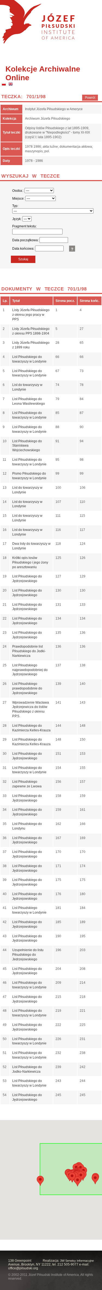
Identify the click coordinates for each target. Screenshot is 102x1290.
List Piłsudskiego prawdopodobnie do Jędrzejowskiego (27, 688)
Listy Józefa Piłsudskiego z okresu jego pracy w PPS (31, 314)
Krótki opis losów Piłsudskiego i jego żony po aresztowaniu (30, 562)
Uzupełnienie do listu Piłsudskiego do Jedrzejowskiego (28, 954)
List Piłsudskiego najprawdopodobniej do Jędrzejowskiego (30, 669)
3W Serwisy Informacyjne (77, 1260)
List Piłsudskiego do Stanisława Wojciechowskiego (27, 445)
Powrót (90, 98)
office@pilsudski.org (23, 1268)
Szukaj (23, 259)
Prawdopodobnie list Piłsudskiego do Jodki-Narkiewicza (29, 651)
